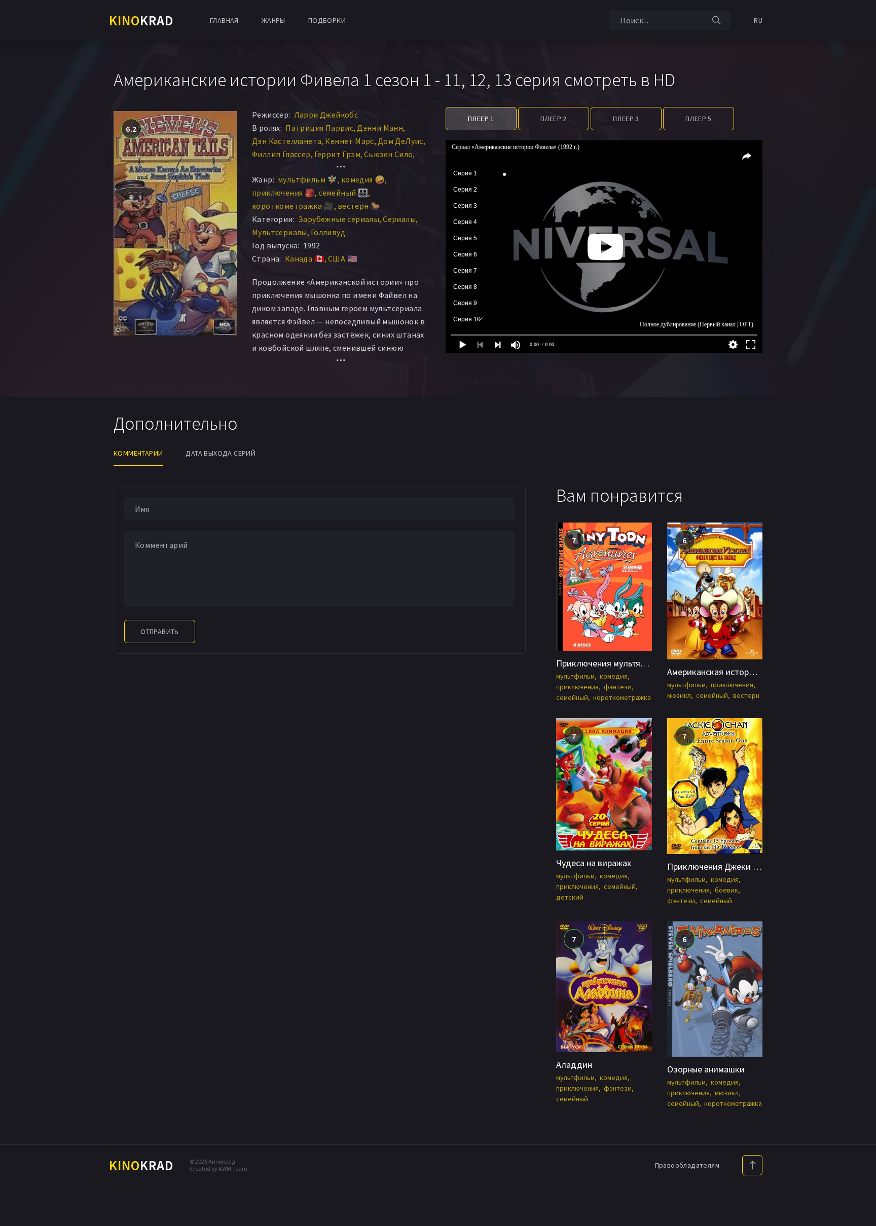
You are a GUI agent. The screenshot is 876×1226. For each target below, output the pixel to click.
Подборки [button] (327, 20)
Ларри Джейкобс (326, 114)
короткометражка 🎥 (293, 206)
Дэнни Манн (380, 128)
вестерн (746, 695)
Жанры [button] (273, 20)
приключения (577, 686)
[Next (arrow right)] (858, 613)
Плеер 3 (626, 118)
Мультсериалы (279, 232)
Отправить (159, 631)
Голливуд (328, 232)
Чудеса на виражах (593, 863)
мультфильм (575, 676)
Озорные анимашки (706, 1069)
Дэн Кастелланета (286, 141)
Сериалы (399, 219)
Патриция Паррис (319, 128)
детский (569, 897)
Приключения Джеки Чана (719, 866)
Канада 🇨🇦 (304, 258)
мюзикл (679, 695)
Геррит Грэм (337, 154)
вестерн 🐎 (359, 206)
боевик (726, 890)
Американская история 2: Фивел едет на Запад (760, 672)
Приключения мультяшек (606, 663)
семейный (572, 697)
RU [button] (758, 20)
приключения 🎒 (283, 193)
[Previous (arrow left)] (17, 613)
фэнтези (618, 686)
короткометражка (622, 697)
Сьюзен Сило (388, 154)
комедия (614, 676)
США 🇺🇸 (342, 258)
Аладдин (574, 1064)
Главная (224, 20)
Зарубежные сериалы (338, 219)
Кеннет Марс (349, 141)
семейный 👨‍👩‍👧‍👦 (343, 193)
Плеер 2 (553, 118)
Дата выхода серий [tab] (221, 453)
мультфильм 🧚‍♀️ (308, 179)
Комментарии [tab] (138, 453)
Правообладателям (687, 1165)
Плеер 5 (698, 118)
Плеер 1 (481, 118)
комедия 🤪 (363, 179)
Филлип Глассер (281, 154)
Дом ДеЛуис (400, 141)
